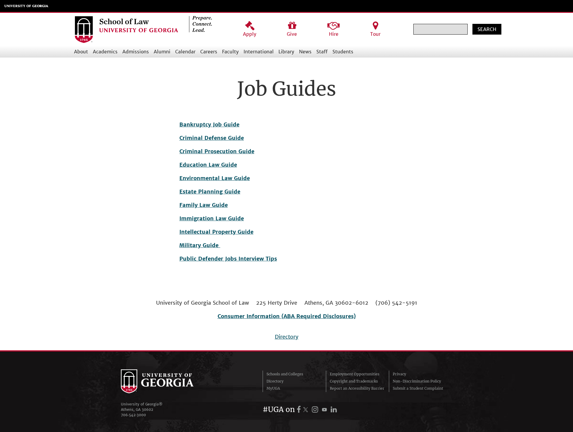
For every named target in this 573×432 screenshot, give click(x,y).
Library (286, 52)
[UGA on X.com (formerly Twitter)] (306, 409)
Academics (105, 52)
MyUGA (273, 388)
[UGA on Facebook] (300, 409)
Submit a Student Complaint (418, 388)
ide (233, 164)
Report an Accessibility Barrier (357, 388)
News (305, 52)
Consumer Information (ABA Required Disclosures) (287, 316)
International (259, 52)
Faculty (230, 52)
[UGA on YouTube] (325, 409)
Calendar (185, 52)
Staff (322, 52)
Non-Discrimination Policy (417, 381)
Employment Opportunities (354, 374)
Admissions (135, 52)
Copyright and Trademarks (354, 381)
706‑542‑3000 (133, 415)
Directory (286, 336)
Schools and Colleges (285, 374)
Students (342, 52)
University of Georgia (26, 6)
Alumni (162, 52)
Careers (208, 52)
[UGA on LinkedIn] (333, 409)
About (81, 52)
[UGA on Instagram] (315, 409)
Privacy (399, 374)
